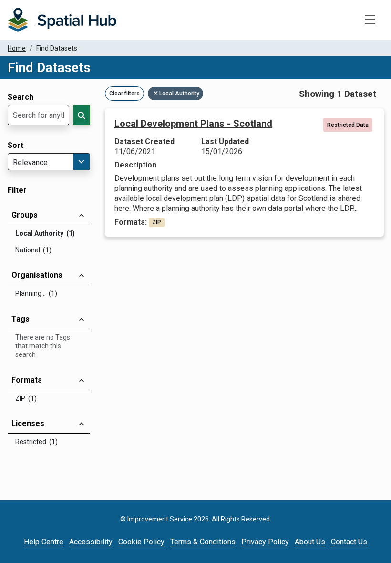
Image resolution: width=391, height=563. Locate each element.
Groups (24, 214)
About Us (310, 541)
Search (20, 97)
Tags (20, 318)
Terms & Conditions (203, 541)
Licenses (27, 423)
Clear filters (124, 93)
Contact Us (349, 541)
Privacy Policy (265, 541)
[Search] (81, 115)
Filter (17, 190)
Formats (26, 380)
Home (17, 48)
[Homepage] (62, 20)
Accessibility (91, 541)
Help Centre (43, 541)
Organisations (36, 275)
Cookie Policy (141, 541)
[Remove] (156, 93)
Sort (15, 145)
